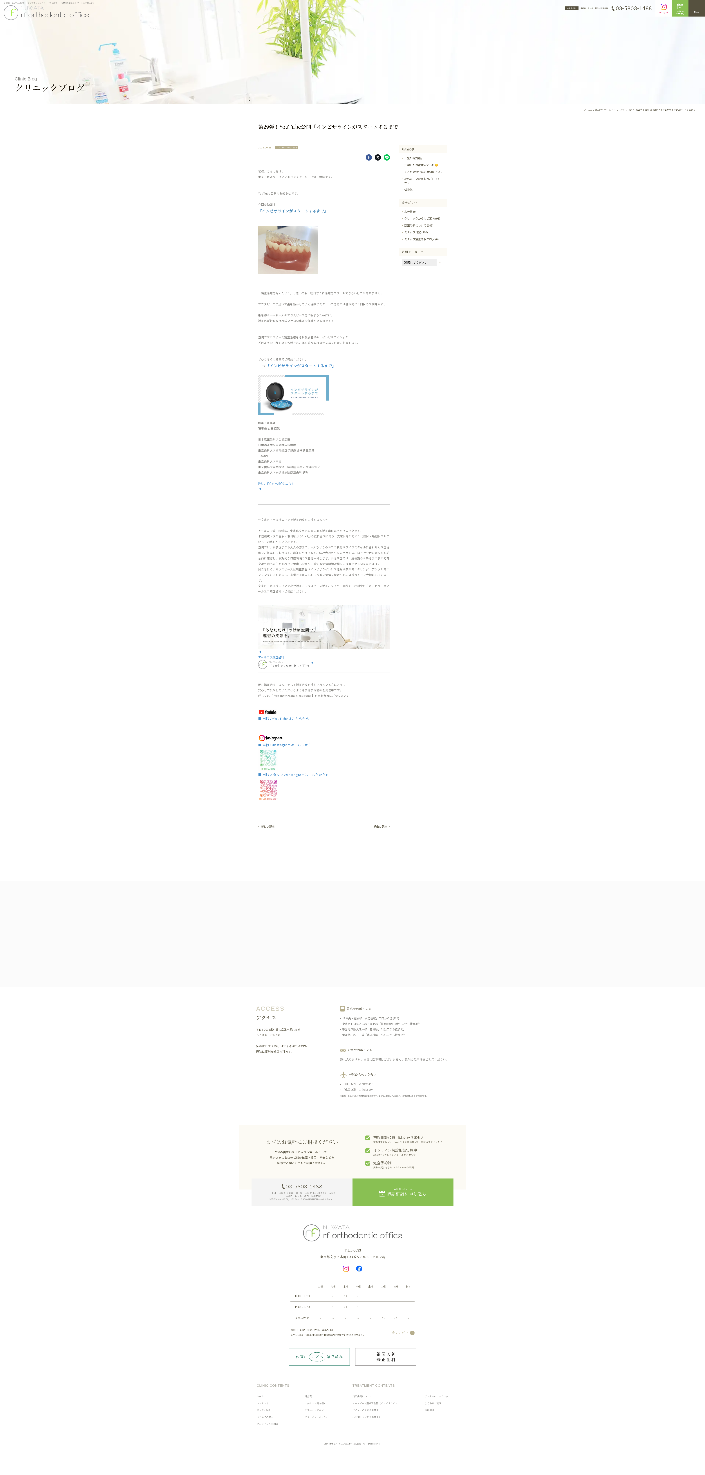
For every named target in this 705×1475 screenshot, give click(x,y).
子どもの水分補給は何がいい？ (423, 172)
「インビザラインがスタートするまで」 (301, 365)
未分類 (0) (410, 211)
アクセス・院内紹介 (315, 1403)
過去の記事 (380, 826)
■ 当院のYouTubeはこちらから (283, 718)
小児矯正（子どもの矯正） (366, 1417)
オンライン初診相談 (267, 1424)
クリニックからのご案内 (286, 147)
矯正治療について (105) (418, 225)
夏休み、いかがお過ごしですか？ (422, 181)
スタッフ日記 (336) (416, 232)
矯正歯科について (362, 1396)
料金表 (308, 1396)
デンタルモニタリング (436, 1396)
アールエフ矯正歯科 (271, 657)
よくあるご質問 (433, 1403)
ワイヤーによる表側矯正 (365, 1410)
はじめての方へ (265, 1417)
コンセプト (263, 1403)
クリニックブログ (314, 1410)
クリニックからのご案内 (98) (422, 218)
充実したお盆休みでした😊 (421, 165)
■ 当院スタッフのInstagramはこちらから (292, 774)
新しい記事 (268, 826)
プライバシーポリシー (316, 1417)
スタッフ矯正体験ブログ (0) (421, 239)
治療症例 (429, 1410)
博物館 (408, 190)
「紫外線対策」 (414, 158)
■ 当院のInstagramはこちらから (285, 744)
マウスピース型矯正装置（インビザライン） (376, 1403)
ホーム (260, 1396)
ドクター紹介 (264, 1410)
